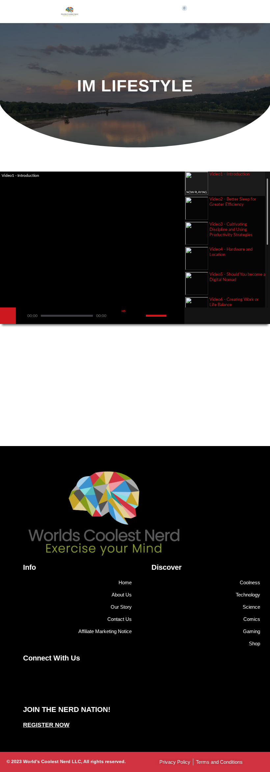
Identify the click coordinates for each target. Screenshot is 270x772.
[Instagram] (125, 693)
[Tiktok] (151, 693)
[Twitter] (112, 693)
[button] (155, 10)
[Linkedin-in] (138, 693)
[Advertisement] (135, 396)
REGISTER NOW (46, 725)
